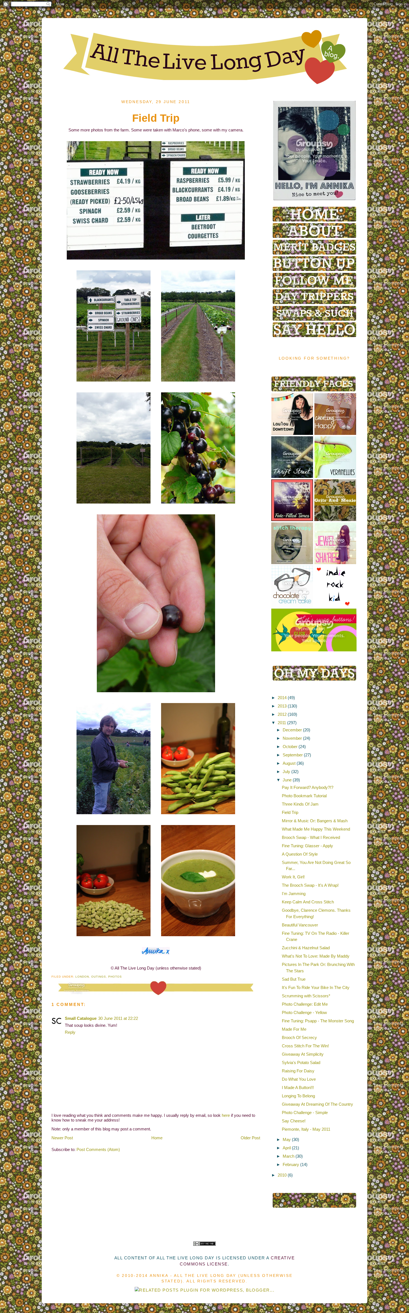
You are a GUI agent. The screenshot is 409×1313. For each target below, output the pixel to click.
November (292, 738)
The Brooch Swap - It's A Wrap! (310, 885)
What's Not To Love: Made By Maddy (315, 956)
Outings (98, 976)
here (226, 1115)
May (287, 1139)
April (287, 1147)
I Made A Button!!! (298, 1087)
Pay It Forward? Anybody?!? (307, 787)
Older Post (250, 1137)
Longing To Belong (298, 1095)
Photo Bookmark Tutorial (304, 795)
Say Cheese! (293, 1120)
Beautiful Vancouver (300, 925)
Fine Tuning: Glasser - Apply (307, 845)
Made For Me (294, 1029)
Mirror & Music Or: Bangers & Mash (315, 820)
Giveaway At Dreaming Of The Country (317, 1104)
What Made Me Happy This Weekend (316, 829)
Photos (115, 976)
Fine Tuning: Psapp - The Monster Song (318, 1020)
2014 (282, 697)
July (286, 771)
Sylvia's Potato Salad (301, 1062)
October (290, 746)
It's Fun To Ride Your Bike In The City (315, 987)
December (292, 729)
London (82, 976)
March (288, 1156)
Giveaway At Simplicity (303, 1054)
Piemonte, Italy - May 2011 (306, 1129)
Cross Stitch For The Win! (305, 1045)
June (287, 780)
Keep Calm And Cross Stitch (308, 902)
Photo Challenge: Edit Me (305, 1004)
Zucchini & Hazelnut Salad (306, 947)
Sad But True (293, 979)
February (291, 1164)
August (289, 763)
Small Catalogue (81, 1018)
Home (156, 1137)
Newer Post (62, 1137)
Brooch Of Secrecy (299, 1037)
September (293, 755)
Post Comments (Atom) (98, 1149)
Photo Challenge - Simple (305, 1112)
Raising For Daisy (298, 1070)
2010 (282, 1175)
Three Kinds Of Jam (300, 804)
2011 (282, 722)
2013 (282, 706)
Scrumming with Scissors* (306, 995)
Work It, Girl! (293, 876)
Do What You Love (299, 1079)
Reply (70, 1032)
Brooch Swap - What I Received (311, 837)
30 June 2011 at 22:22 (118, 1018)
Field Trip (290, 812)
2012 (282, 714)
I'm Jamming (293, 893)
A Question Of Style (300, 854)
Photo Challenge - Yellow (304, 1012)
